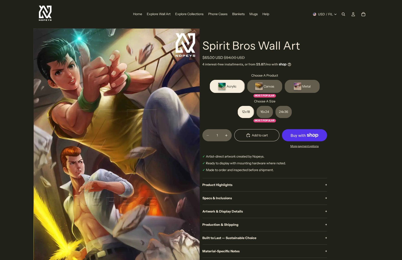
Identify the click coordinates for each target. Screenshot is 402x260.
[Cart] (363, 14)
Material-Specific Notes (264, 251)
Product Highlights (264, 185)
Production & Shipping (264, 225)
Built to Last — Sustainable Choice (264, 238)
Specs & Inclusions (264, 198)
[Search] (343, 14)
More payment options (304, 146)
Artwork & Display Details (264, 211)
